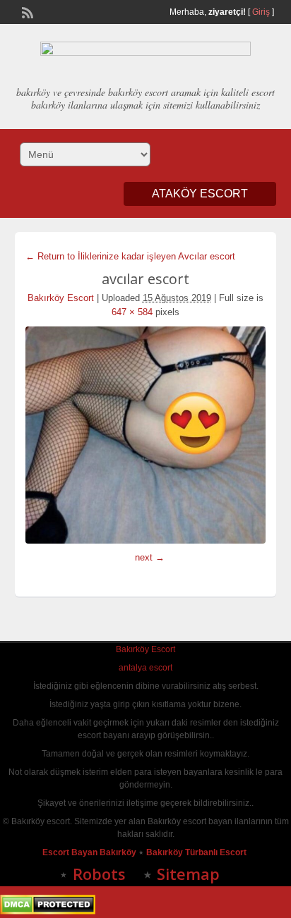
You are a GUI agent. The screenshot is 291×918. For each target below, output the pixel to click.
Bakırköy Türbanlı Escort (197, 852)
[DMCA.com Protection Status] (47, 912)
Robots (99, 873)
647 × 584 (132, 312)
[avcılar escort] (145, 435)
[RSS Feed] (26, 11)
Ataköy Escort (200, 194)
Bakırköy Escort (61, 298)
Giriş (261, 12)
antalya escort (145, 668)
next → (150, 557)
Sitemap (188, 873)
